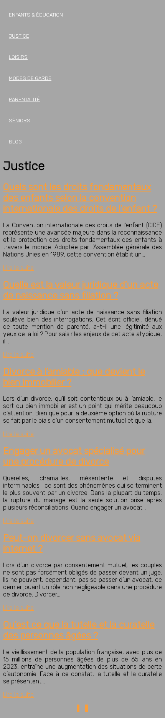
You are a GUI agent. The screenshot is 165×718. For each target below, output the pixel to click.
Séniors (19, 120)
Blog (15, 142)
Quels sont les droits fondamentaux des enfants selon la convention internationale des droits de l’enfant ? (80, 198)
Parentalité (24, 99)
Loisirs (18, 57)
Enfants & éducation (36, 15)
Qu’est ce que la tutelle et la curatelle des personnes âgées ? (79, 630)
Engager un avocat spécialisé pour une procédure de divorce (74, 456)
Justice (19, 36)
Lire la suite (18, 268)
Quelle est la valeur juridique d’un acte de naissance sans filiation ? (80, 290)
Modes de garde (30, 78)
